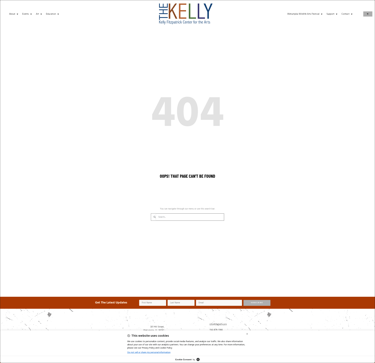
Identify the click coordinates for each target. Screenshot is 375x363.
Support (330, 14)
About (12, 14)
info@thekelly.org (218, 324)
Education (51, 14)
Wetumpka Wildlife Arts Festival (303, 14)
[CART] (367, 14)
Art (37, 14)
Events (25, 14)
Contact (345, 14)
